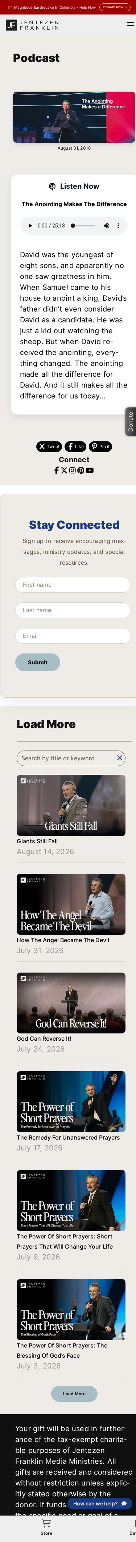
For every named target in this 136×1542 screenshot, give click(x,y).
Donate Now (113, 7)
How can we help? (95, 1503)
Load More (74, 1393)
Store (46, 1533)
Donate (130, 422)
